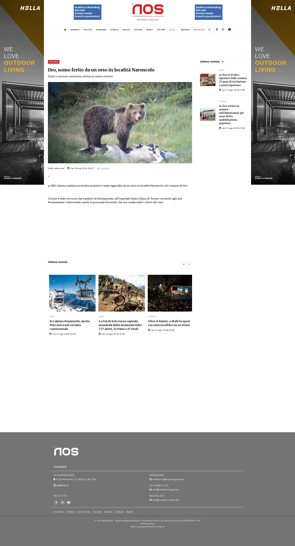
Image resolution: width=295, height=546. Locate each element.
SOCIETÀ (114, 30)
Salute (108, 511)
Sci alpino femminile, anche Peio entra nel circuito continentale (68, 325)
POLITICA (88, 30)
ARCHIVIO (185, 30)
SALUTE (126, 30)
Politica (70, 511)
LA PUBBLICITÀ (158, 485)
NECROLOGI (199, 30)
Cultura (119, 511)
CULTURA (138, 30)
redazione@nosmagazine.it (168, 479)
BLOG (172, 30)
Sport (129, 511)
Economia (84, 511)
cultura (150, 316)
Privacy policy (147, 523)
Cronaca (58, 511)
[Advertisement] (120, 232)
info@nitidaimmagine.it (165, 489)
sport (50, 316)
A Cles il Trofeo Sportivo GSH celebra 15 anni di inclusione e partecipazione (233, 80)
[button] (183, 264)
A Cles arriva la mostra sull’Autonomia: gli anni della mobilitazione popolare (231, 114)
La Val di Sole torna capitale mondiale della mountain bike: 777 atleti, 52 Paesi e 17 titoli (119, 325)
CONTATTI (62, 485)
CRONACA (74, 30)
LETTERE (161, 30)
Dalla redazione (56, 168)
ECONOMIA (101, 30)
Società (97, 511)
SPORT (149, 30)
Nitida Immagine (156, 527)
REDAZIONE (156, 475)
